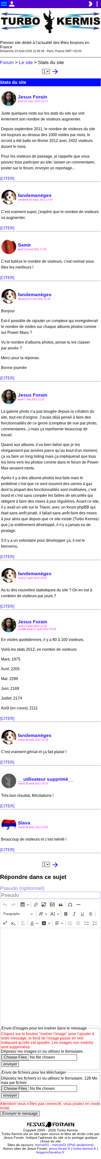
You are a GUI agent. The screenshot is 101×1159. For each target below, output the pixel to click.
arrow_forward (55, 72)
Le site (26, 62)
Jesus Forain (32, 96)
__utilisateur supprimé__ (46, 779)
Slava (24, 822)
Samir (24, 245)
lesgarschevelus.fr (50, 1152)
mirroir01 (42, 1145)
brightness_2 (90, 4)
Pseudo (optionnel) (22, 888)
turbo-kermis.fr (84, 1148)
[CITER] (7, 178)
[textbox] (50, 977)
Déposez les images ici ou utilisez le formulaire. (42, 1051)
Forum (7, 62)
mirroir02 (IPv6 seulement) (73, 1145)
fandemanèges (34, 195)
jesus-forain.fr (59, 1148)
